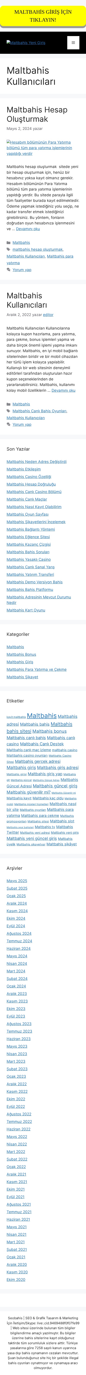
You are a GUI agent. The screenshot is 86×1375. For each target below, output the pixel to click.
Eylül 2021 (15, 1197)
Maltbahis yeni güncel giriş (32, 838)
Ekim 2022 (16, 1099)
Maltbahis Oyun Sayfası (28, 514)
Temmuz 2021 (19, 1212)
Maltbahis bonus (49, 731)
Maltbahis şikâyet (62, 844)
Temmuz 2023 (19, 1031)
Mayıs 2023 (17, 1046)
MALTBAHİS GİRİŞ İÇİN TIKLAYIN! (43, 16)
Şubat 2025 (17, 888)
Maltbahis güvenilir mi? (28, 792)
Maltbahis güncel (21, 780)
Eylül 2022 (16, 1106)
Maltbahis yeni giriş (65, 832)
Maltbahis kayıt (19, 798)
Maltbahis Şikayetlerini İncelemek (36, 522)
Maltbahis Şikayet (22, 677)
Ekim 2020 (16, 1279)
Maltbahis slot (62, 821)
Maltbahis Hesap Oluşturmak (37, 114)
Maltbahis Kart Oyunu (26, 610)
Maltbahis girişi (17, 774)
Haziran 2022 (18, 1129)
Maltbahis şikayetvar (31, 844)
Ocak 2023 (16, 1076)
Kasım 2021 (17, 1182)
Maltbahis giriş (21, 767)
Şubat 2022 (17, 1159)
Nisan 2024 (17, 963)
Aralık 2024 (17, 903)
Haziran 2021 (18, 1219)
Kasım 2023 (17, 1001)
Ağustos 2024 (19, 933)
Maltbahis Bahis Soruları (28, 552)
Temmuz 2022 (19, 1121)
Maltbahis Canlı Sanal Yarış (31, 567)
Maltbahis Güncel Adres (46, 780)
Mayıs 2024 (17, 956)
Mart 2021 (16, 1242)
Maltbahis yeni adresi (35, 832)
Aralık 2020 (17, 1264)
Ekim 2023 (16, 1009)
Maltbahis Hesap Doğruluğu (31, 484)
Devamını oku (28, 229)
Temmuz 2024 (19, 941)
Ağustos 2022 (19, 1114)
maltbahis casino (64, 750)
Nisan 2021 (16, 1234)
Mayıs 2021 (17, 1227)
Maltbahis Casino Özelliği (29, 476)
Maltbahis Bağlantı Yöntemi (31, 529)
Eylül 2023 (16, 1016)
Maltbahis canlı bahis (26, 737)
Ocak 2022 (16, 1167)
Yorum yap (22, 270)
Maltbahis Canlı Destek (42, 743)
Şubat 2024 (17, 978)
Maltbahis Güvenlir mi (64, 792)
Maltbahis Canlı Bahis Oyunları (39, 411)
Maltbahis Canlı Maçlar (27, 499)
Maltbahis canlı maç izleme (29, 750)
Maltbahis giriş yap (45, 773)
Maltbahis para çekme (40, 815)
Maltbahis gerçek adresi (37, 761)
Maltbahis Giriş (20, 662)
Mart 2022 (16, 1151)
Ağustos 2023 (19, 1024)
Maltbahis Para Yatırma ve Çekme (37, 669)
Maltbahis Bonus (21, 654)
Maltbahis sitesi (38, 821)
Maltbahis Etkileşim (24, 469)
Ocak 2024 (16, 986)
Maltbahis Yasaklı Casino (29, 559)
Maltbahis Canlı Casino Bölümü (34, 492)
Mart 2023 (16, 1061)
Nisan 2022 (17, 1144)
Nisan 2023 (17, 1054)
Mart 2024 (16, 971)
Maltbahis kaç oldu (48, 798)
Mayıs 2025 (17, 881)
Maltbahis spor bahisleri (20, 827)
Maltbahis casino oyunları (27, 755)
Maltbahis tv (45, 827)
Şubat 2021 (17, 1249)
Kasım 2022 (17, 1091)
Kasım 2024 (17, 911)
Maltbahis (21, 242)
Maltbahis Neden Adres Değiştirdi (37, 461)
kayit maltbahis (16, 717)
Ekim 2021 (16, 1189)
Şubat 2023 (17, 1069)
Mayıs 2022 (17, 1136)
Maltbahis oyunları (33, 810)
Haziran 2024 (19, 948)
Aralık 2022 (17, 1084)
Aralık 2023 (17, 993)
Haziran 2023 (19, 1039)
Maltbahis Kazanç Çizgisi (29, 544)
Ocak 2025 (16, 896)
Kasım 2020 (17, 1272)
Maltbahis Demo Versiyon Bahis (35, 582)
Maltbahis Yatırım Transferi (30, 574)
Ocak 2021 (16, 1257)
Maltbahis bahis (35, 724)
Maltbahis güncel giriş (55, 786)
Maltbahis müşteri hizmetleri (31, 804)
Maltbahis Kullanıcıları (26, 256)
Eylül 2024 (16, 926)
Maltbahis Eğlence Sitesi (28, 537)
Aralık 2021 (16, 1174)
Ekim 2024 (16, 918)
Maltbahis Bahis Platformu (30, 589)
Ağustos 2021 (19, 1204)
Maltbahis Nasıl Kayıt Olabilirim (34, 507)
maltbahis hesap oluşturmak (38, 249)
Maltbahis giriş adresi (58, 767)
